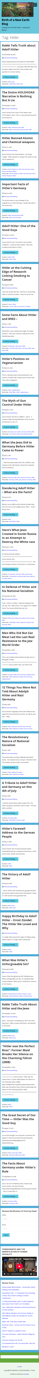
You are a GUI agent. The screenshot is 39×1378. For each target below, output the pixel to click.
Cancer (10, 304)
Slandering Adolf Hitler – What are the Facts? (18, 490)
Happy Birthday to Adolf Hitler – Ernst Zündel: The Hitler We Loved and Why (19, 922)
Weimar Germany (27, 480)
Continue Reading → (10, 77)
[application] (19, 1266)
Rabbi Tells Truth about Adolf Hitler (14, 1322)
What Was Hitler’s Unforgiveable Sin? (15, 962)
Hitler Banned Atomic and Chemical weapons (18, 140)
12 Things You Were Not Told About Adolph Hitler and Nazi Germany (19, 693)
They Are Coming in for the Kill (12, 1340)
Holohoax (14, 127)
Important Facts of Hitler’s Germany (15, 186)
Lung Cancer (21, 306)
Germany (24, 348)
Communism (11, 574)
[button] (36, 3)
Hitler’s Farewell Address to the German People (18, 832)
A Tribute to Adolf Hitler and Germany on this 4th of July (19, 787)
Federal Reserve (13, 994)
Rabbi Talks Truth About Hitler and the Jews (19, 1006)
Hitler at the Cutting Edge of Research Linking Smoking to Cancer (16, 273)
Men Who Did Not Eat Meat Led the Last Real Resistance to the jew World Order (18, 639)
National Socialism (20, 618)
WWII (7, 350)
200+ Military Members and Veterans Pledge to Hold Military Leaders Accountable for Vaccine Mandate (17, 1315)
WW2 (22, 127)
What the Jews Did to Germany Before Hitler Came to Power (18, 446)
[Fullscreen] (34, 1274)
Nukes (14, 171)
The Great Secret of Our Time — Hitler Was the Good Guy (19, 1119)
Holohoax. (25, 994)
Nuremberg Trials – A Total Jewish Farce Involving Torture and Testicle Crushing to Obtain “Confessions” (18, 1295)
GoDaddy (26, 1374)
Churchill (11, 348)
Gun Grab (24, 432)
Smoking (27, 306)
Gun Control (17, 432)
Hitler (9, 82)
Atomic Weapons (13, 169)
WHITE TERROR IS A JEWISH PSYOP (14, 1331)
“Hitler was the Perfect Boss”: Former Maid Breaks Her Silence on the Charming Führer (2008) (18, 1054)
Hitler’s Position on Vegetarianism (15, 361)
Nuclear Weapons (7, 171)
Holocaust (16, 129)
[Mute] (31, 1274)
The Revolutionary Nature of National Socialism (15, 741)
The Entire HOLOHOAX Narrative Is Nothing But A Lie (18, 96)
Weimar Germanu (26, 477)
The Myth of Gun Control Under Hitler (17, 402)
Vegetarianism (16, 390)
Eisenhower (11, 346)
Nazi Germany (26, 169)
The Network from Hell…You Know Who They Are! (18, 1343)
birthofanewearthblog (10, 58)
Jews (13, 82)
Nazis (32, 169)
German (18, 820)
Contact (19, 1366)
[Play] (5, 1274)
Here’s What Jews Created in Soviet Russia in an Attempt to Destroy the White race (19, 536)
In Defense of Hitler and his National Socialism (19, 589)
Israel (13, 1153)
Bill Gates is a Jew (8, 1347)
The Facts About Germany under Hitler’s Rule (19, 1167)
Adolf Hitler (12, 84)
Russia (30, 574)
